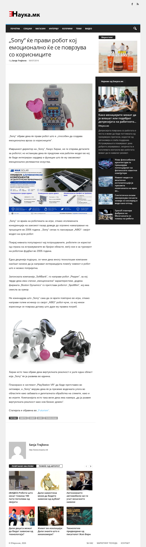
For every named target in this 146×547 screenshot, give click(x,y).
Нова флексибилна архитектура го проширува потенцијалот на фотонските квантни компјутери (126, 166)
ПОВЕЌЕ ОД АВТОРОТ (49, 466)
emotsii (23, 418)
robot (32, 418)
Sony (40, 418)
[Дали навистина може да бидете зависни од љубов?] (51, 480)
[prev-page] (86, 466)
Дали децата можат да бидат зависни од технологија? (21, 531)
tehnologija (51, 418)
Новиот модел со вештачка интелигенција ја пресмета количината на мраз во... (126, 184)
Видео (88, 28)
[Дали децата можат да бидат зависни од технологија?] (22, 516)
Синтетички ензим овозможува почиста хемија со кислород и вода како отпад (126, 199)
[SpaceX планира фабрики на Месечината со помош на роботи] (105, 214)
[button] (135, 29)
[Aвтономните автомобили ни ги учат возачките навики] (79, 480)
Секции (28, 28)
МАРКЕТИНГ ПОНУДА (107, 543)
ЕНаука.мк (103, 125)
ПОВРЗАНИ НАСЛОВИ (22, 466)
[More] (42, 75)
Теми (79, 28)
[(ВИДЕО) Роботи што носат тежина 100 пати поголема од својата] (22, 480)
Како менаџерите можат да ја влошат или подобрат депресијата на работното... (117, 118)
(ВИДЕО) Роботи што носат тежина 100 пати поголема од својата (21, 497)
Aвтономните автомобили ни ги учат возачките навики (77, 497)
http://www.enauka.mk (38, 450)
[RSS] (137, 4)
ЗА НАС (90, 543)
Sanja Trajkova (19, 60)
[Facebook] (132, 4)
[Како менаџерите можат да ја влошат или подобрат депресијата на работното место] (117, 99)
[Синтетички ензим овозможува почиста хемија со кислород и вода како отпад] (105, 199)
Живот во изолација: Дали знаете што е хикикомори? (50, 531)
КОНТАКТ (125, 543)
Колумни (67, 28)
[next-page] (90, 466)
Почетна (15, 28)
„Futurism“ (43, 410)
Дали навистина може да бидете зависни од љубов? (49, 495)
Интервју (54, 28)
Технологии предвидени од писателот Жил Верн (79, 531)
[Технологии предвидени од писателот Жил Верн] (79, 516)
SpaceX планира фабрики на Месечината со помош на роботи (124, 214)
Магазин (40, 28)
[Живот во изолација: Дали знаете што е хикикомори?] (51, 516)
